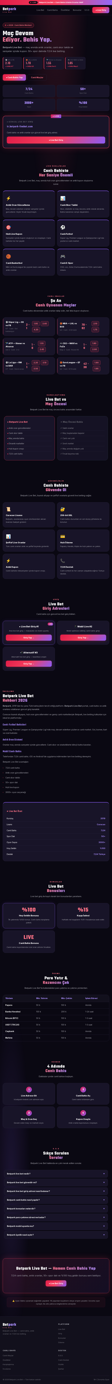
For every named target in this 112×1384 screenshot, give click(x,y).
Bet (9, 10)
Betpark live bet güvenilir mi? (56, 1182)
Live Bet (40, 10)
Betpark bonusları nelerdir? (56, 1208)
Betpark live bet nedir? (56, 1174)
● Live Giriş (101, 10)
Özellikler (65, 10)
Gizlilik (61, 1364)
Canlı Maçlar (37, 77)
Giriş (60, 1333)
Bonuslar (77, 10)
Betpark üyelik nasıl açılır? (56, 1235)
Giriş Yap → (28, 637)
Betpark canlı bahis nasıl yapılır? (56, 1200)
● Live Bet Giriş (56, 140)
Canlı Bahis (52, 10)
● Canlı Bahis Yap (14, 77)
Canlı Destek (63, 1360)
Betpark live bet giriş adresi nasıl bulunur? (56, 1191)
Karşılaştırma (8, 1364)
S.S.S (87, 10)
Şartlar (61, 1369)
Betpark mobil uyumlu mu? (56, 1226)
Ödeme (61, 1342)
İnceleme (7, 1369)
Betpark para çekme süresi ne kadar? (56, 1217)
